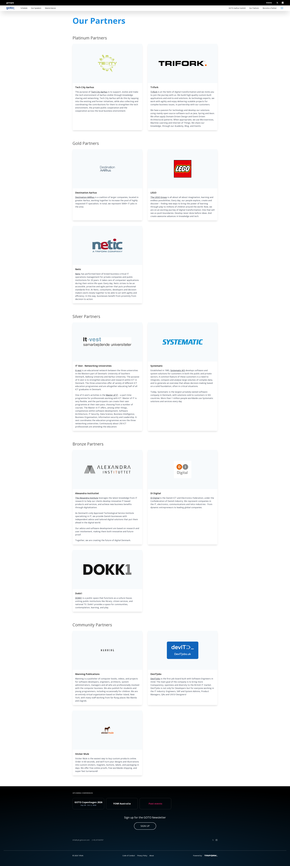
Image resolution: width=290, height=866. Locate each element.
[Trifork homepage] (211, 855)
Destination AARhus (84, 197)
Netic (77, 273)
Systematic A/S (177, 370)
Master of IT (112, 395)
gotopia (10, 2)
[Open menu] (282, 8)
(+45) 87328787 (97, 840)
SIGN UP (145, 825)
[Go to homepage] (10, 8)
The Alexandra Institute (86, 498)
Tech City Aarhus (99, 91)
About (151, 855)
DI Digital (155, 498)
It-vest (78, 370)
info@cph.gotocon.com (81, 840)
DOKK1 (78, 598)
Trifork (153, 91)
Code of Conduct (128, 855)
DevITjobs (155, 678)
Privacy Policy (142, 855)
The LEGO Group (158, 197)
